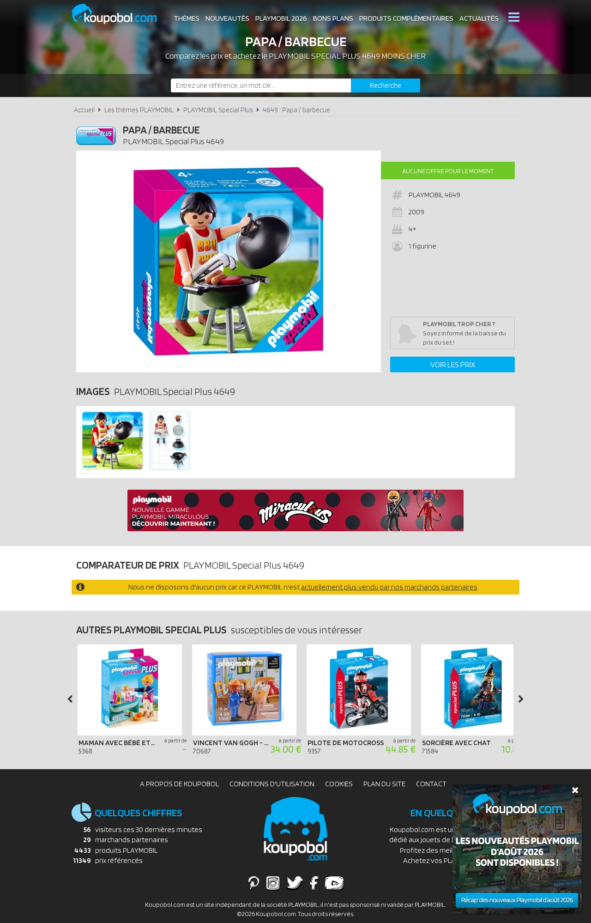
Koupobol (120, 14)
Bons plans (333, 18)
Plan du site (384, 783)
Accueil (84, 109)
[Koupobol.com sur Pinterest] (253, 882)
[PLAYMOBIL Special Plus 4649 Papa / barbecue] (113, 468)
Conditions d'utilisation (271, 783)
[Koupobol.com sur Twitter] (295, 882)
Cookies (339, 783)
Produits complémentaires (406, 18)
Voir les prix (452, 364)
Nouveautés (227, 18)
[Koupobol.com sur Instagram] (273, 882)
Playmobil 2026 (281, 18)
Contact (431, 783)
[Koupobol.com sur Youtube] (334, 882)
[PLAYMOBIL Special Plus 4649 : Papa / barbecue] (228, 261)
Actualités (479, 18)
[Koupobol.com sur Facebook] (314, 882)
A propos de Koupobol (179, 783)
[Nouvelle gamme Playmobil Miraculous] (295, 528)
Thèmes (186, 18)
